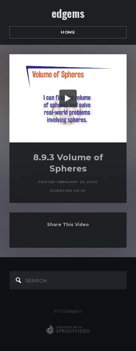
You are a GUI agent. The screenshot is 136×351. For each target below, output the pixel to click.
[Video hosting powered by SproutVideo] (68, 329)
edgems (68, 13)
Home (68, 32)
